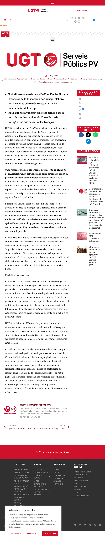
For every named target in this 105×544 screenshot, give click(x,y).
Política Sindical (60, 79)
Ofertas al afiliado (59, 479)
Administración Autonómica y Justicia (19, 79)
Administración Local (21, 482)
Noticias (49, 79)
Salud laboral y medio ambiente (88, 79)
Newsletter (40, 79)
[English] (4, 25)
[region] (33, 522)
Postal (17, 503)
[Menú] (5, 20)
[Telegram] (75, 21)
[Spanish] (6, 25)
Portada (71, 79)
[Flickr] (79, 21)
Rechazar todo (33, 533)
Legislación (59, 475)
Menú (9, 19)
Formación (59, 484)
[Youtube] (79, 18)
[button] (52, 3)
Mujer (36, 481)
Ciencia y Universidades (41, 470)
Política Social (38, 476)
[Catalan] (1, 25)
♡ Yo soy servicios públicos (52, 452)
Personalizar (16, 533)
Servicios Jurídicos (58, 470)
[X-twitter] (75, 18)
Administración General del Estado (21, 497)
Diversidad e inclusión (40, 485)
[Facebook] (72, 18)
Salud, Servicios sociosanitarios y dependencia (53, 82)
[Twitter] (24, 417)
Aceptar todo (50, 533)
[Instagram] (83, 18)
